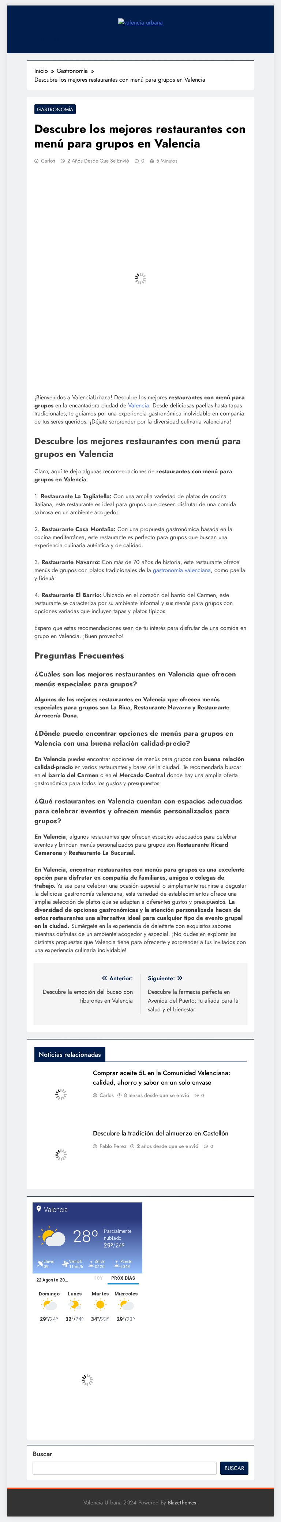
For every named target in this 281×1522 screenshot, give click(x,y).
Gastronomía (55, 109)
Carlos (48, 160)
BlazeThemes (182, 1502)
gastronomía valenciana (182, 570)
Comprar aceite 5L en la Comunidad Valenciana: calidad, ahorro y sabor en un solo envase (161, 1077)
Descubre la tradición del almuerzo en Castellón (161, 1133)
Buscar (42, 1454)
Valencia (138, 405)
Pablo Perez (113, 1146)
